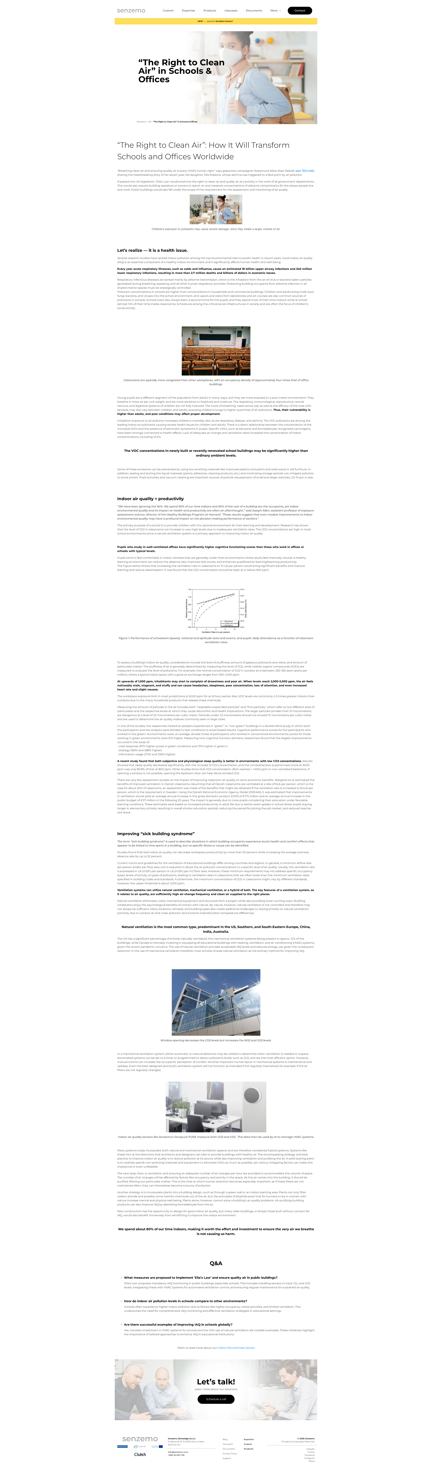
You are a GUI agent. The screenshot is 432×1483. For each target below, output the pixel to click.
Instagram (309, 1458)
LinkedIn (310, 1449)
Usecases (231, 10)
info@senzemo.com (178, 1452)
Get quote (228, 1444)
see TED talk (304, 170)
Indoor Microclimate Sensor (236, 1347)
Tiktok (311, 1461)
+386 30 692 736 (176, 1455)
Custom (168, 10)
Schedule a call (216, 1399)
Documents (254, 10)
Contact (299, 10)
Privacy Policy (230, 1453)
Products (210, 10)
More (274, 10)
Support (227, 1458)
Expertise (188, 10)
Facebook (310, 1455)
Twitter (311, 1452)
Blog (225, 1439)
